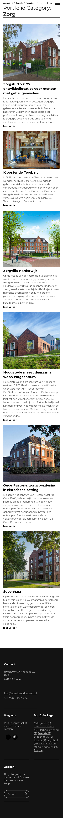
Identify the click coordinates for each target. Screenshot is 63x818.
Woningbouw (47, 747)
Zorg (38, 750)
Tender (40, 740)
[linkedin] (8, 737)
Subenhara (12, 591)
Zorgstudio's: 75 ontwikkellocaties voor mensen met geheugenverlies (29, 88)
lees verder (9, 126)
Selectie (44, 733)
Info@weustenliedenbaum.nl (20, 693)
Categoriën (42, 723)
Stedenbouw (43, 736)
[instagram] (15, 737)
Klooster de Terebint (20, 172)
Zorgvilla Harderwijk (20, 271)
